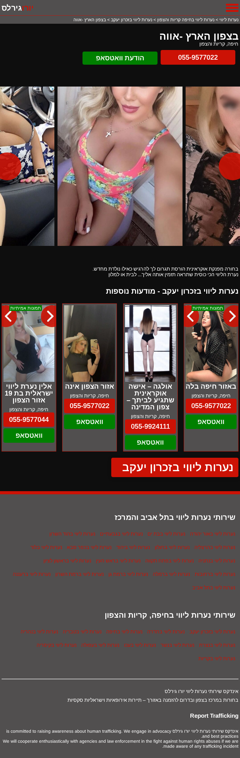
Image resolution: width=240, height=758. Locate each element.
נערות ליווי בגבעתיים (121, 533)
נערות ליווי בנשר (177, 645)
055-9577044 (29, 419)
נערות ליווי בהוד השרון (72, 533)
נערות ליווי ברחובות (215, 574)
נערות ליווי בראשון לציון (67, 560)
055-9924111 (150, 426)
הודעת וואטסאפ (120, 58)
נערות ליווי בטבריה (82, 631)
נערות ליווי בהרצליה (214, 547)
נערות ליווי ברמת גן (128, 574)
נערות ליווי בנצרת (217, 645)
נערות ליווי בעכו (140, 645)
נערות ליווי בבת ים (166, 533)
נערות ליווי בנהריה (39, 631)
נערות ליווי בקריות (216, 658)
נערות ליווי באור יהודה (212, 533)
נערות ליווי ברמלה (171, 574)
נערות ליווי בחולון (172, 547)
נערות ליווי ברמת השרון (79, 574)
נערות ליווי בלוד (46, 547)
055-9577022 (198, 57)
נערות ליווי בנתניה (216, 560)
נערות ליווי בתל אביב (213, 587)
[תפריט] (232, 8)
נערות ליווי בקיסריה (57, 645)
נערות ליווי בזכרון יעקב (178, 467)
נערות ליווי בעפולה (100, 645)
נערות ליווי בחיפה (124, 631)
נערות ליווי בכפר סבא (89, 547)
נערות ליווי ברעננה (32, 574)
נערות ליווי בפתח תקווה (169, 560)
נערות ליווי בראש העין (118, 560)
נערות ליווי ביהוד (133, 547)
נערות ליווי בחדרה (166, 631)
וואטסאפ (211, 422)
